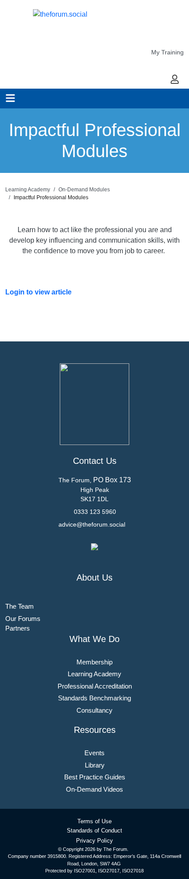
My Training (167, 52)
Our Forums (22, 618)
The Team (19, 606)
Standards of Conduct (94, 830)
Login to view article (38, 292)
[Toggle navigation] (10, 98)
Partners (17, 628)
